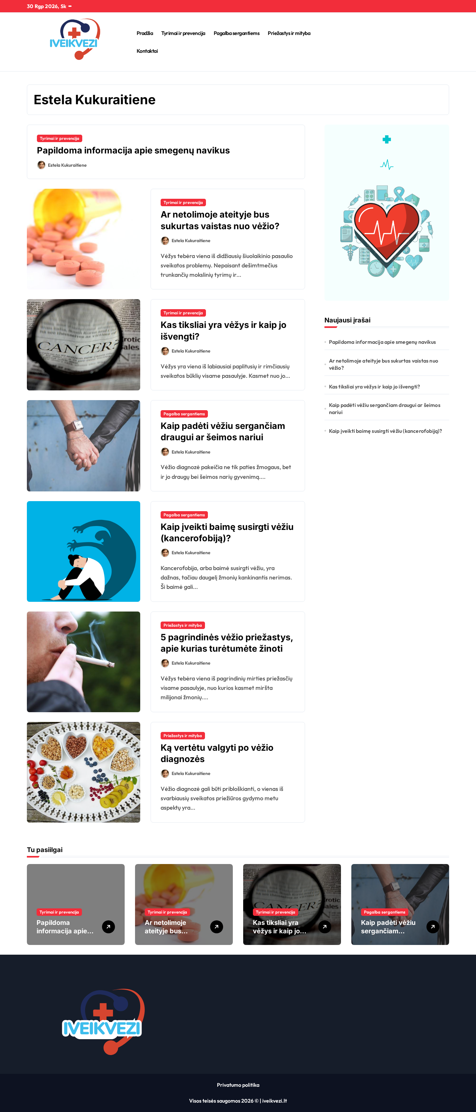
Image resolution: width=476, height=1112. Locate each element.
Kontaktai (147, 51)
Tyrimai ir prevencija (183, 33)
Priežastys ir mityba (289, 33)
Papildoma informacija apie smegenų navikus (133, 150)
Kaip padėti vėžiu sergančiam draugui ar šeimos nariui (223, 432)
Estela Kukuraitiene (67, 165)
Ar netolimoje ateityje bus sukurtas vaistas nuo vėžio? (383, 364)
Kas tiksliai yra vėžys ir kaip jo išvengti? (374, 386)
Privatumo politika (238, 1085)
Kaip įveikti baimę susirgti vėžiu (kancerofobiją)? (385, 431)
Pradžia (145, 33)
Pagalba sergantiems (237, 33)
